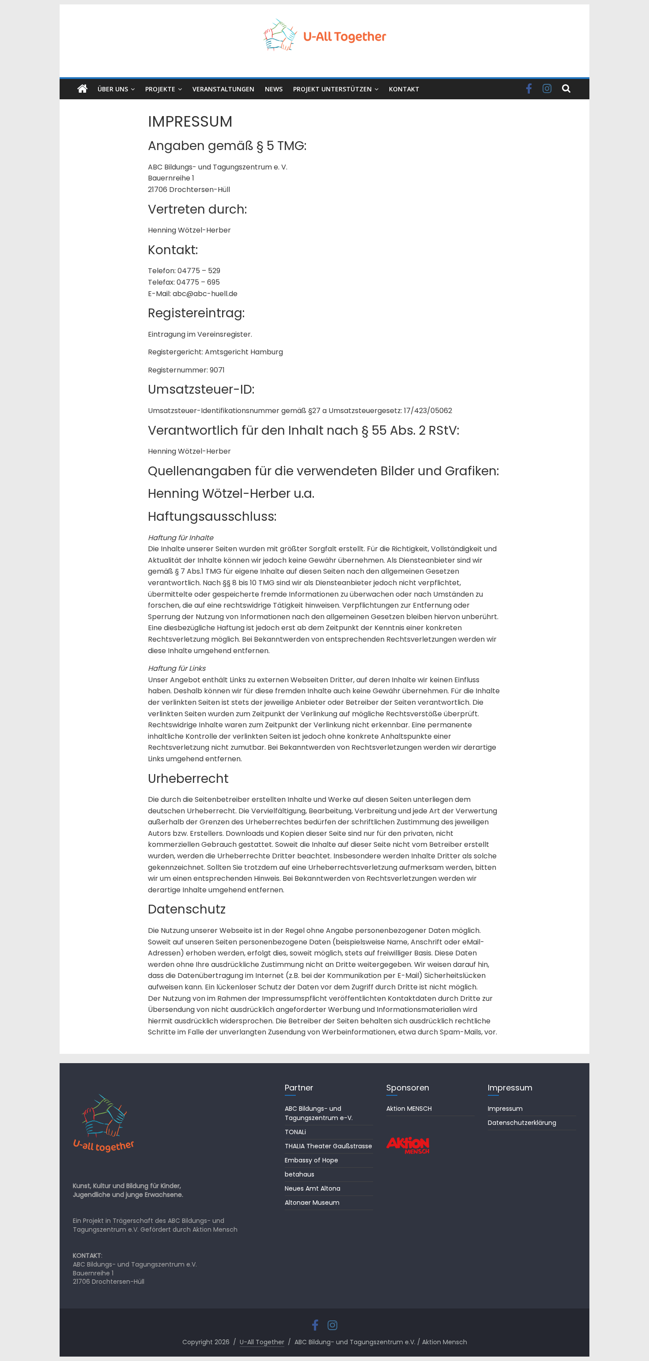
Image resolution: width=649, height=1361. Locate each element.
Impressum (505, 1108)
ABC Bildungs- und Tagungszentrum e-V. (319, 1113)
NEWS (274, 89)
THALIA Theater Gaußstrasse (328, 1146)
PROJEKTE (160, 89)
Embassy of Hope (311, 1160)
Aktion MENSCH (409, 1108)
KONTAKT (404, 89)
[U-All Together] (82, 89)
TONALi (295, 1132)
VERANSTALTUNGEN (223, 89)
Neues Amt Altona (312, 1188)
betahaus (299, 1174)
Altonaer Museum (312, 1202)
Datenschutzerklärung (522, 1122)
